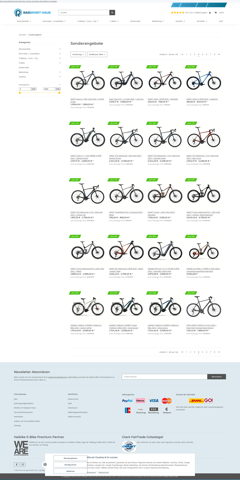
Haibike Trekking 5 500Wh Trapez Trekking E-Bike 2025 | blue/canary (123, 326)
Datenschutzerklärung (57, 377)
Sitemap (17, 425)
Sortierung (77, 54)
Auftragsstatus (215, 5)
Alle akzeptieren (70, 458)
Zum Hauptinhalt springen (11, 1)
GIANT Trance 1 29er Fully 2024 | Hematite (161, 213)
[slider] (19, 93)
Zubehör (22, 77)
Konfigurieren (70, 465)
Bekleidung (23, 72)
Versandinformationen (23, 412)
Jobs (16, 399)
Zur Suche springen (31, 1)
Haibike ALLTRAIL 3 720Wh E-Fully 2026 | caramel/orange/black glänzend (203, 269)
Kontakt (202, 5)
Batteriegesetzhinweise (78, 412)
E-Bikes (22, 63)
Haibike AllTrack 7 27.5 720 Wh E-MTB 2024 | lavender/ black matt (163, 269)
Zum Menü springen (48, 1)
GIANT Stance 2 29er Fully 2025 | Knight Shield (87, 100)
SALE (221, 21)
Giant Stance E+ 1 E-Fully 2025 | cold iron (126, 99)
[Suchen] (112, 12)
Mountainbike (24, 49)
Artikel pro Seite (96, 54)
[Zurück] (182, 54)
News (176, 5)
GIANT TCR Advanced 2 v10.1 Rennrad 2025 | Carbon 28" (86, 213)
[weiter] (219, 54)
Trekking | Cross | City (28, 58)
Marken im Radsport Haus (25, 408)
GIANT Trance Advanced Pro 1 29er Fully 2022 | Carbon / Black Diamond (203, 213)
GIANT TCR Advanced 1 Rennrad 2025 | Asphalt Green (125, 156)
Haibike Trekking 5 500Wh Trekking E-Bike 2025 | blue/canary (163, 326)
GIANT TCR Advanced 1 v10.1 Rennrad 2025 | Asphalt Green (164, 156)
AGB (70, 403)
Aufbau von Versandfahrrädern (27, 421)
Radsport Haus (189, 5)
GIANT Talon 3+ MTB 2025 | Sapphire (202, 99)
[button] (210, 12)
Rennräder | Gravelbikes (29, 53)
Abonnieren (217, 376)
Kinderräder (24, 67)
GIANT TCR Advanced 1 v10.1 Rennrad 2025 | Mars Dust (202, 156)
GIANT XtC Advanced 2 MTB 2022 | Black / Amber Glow (126, 269)
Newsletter (18, 416)
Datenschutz (103, 472)
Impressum (91, 472)
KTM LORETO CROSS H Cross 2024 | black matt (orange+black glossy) (201, 326)
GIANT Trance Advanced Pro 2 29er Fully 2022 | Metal (87, 269)
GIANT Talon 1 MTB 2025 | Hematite (163, 99)
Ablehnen (70, 471)
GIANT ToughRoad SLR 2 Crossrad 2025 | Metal (126, 213)
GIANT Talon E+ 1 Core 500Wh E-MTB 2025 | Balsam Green (85, 156)
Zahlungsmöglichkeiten (24, 403)
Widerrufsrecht (74, 416)
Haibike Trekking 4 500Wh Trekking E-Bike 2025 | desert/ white (86, 326)
